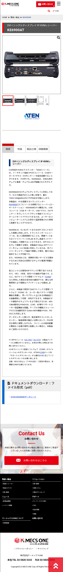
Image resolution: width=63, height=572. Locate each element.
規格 (34, 514)
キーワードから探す (39, 501)
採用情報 (6, 523)
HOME (4, 17)
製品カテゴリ (7, 488)
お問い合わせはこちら (35, 460)
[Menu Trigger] (58, 3)
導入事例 (6, 492)
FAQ (34, 505)
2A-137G (36, 340)
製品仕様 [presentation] (31, 149)
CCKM (48, 277)
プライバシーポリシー (24, 549)
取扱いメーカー (8, 484)
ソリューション (38, 479)
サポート (35, 497)
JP (53, 11)
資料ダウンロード (39, 492)
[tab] (8, 148)
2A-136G (28, 340)
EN (57, 11)
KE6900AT (14, 204)
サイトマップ (43, 549)
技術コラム (37, 488)
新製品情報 (7, 501)
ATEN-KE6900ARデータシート (23, 397)
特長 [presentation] (19, 149)
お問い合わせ (37, 518)
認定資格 (36, 509)
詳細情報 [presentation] (43, 149)
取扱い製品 (15, 17)
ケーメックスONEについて (12, 518)
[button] (57, 64)
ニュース (5, 497)
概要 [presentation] (8, 149)
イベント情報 (7, 505)
